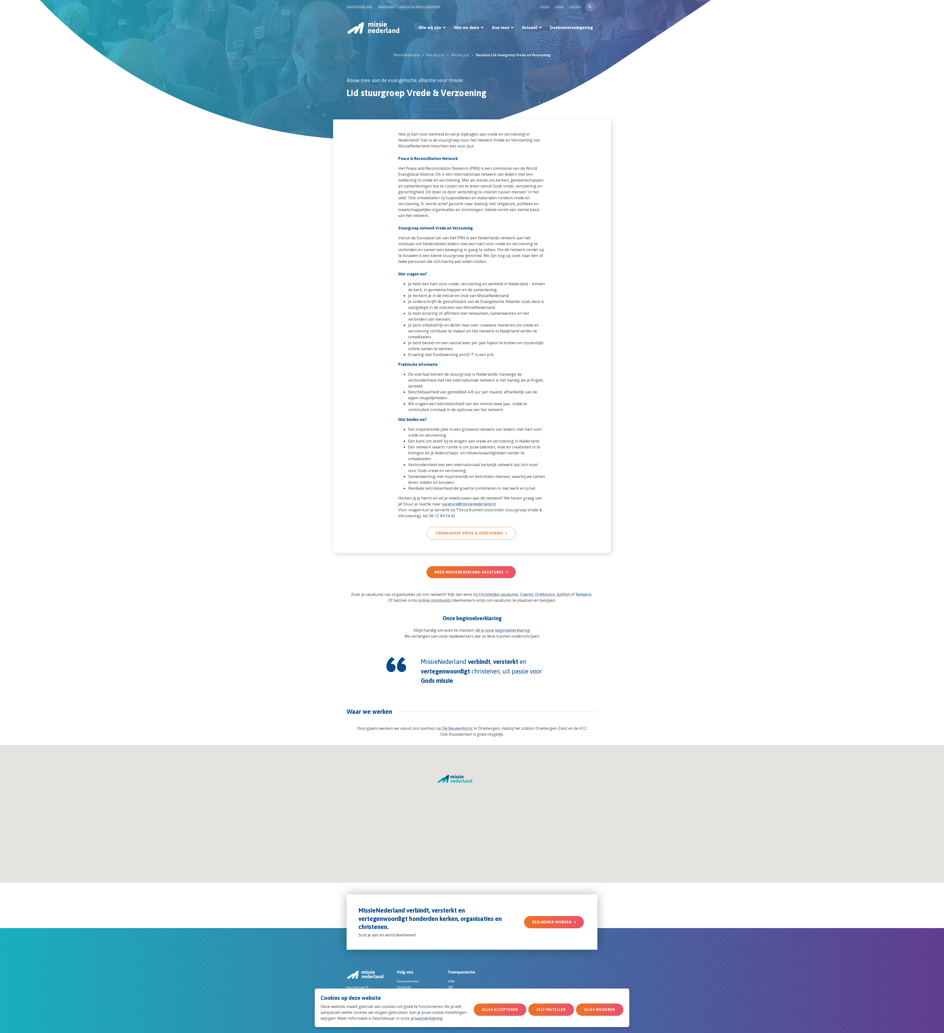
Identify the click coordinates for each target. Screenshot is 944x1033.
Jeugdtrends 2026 (359, 6)
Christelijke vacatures (498, 594)
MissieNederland (406, 55)
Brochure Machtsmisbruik (420, 6)
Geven (544, 6)
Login (559, 6)
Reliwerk (583, 594)
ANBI (451, 981)
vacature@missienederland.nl (469, 504)
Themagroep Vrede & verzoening (469, 533)
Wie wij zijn (430, 27)
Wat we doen (466, 27)
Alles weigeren (599, 1010)
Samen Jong (386, 6)
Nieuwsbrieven (408, 981)
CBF (450, 987)
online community (434, 600)
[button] (590, 6)
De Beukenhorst (457, 728)
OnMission (545, 594)
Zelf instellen (551, 1010)
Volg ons (405, 972)
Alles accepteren (500, 1010)
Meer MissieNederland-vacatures (469, 572)
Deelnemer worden (552, 922)
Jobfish (563, 594)
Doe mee (500, 27)
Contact (575, 6)
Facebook (404, 987)
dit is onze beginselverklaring (502, 630)
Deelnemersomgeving (571, 27)
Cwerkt (526, 594)
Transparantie (461, 972)
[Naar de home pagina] (373, 28)
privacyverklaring (426, 1018)
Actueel (529, 27)
